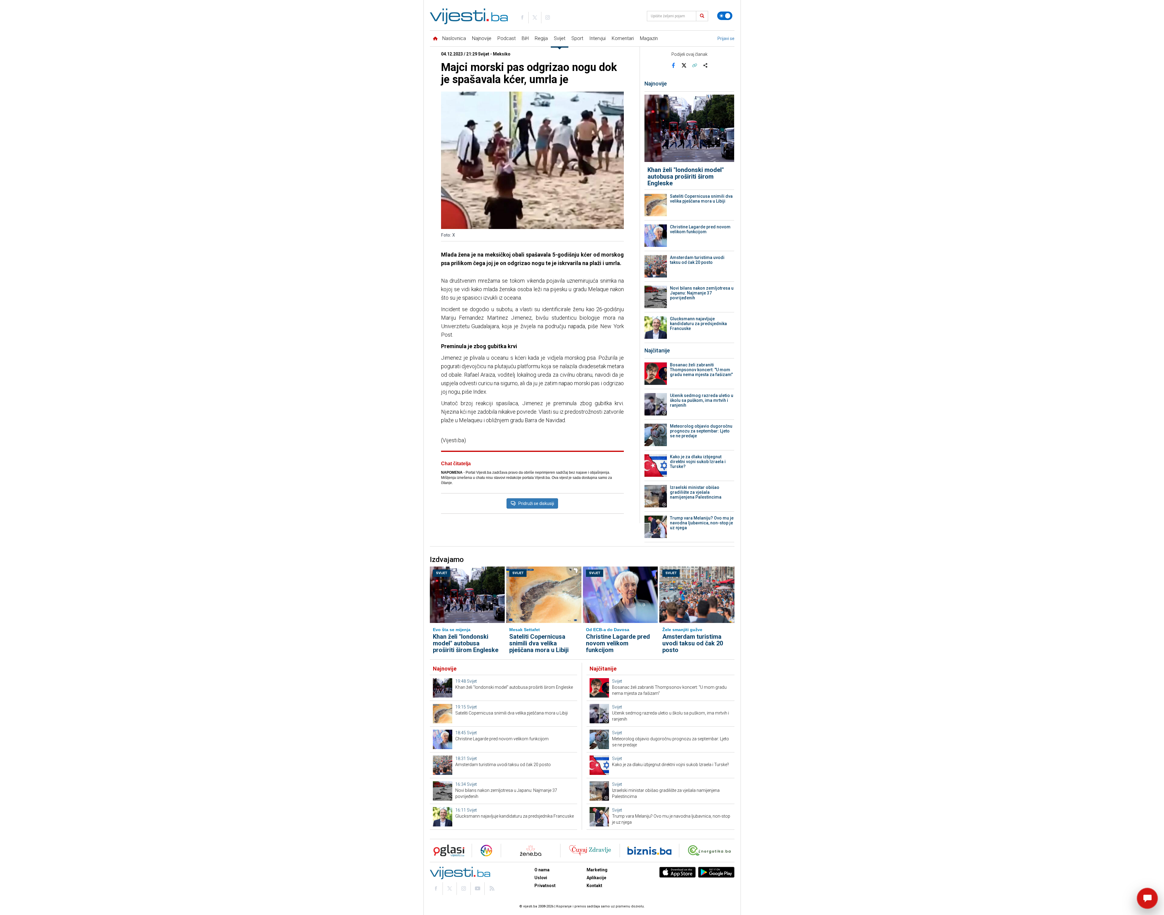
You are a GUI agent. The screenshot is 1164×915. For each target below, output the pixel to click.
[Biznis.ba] (649, 850)
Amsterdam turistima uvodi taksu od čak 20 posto (697, 260)
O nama (542, 869)
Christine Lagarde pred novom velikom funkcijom (700, 229)
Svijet (559, 38)
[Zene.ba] (531, 850)
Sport (577, 38)
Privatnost (545, 885)
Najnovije (481, 38)
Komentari (623, 38)
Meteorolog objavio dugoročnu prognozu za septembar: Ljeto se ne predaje (701, 431)
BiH (525, 38)
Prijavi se (725, 38)
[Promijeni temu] (724, 16)
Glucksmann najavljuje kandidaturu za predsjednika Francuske (698, 323)
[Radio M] (447, 850)
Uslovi (540, 877)
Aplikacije (596, 877)
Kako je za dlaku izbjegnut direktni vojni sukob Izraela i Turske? (698, 461)
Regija (541, 38)
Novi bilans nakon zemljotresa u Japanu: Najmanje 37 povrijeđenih (702, 293)
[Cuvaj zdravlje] (590, 850)
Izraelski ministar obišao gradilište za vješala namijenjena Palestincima (695, 492)
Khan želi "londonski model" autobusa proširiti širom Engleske (685, 176)
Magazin (649, 38)
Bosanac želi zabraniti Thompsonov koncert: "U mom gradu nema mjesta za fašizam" (701, 369)
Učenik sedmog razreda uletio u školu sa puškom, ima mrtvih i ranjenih (701, 400)
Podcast (506, 38)
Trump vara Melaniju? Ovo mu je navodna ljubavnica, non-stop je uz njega (702, 523)
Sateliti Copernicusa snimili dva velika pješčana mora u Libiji (701, 199)
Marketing (597, 869)
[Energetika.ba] (710, 850)
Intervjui (597, 38)
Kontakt (594, 885)
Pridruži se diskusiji (536, 503)
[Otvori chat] (1147, 898)
